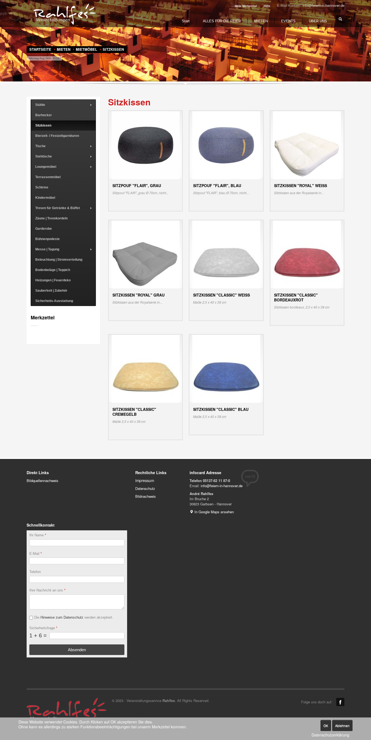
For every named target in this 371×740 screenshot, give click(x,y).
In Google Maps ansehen (213, 511)
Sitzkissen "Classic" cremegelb (134, 412)
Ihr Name (37, 535)
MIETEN (63, 49)
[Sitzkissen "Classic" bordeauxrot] (307, 254)
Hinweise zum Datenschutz (61, 617)
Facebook (340, 702)
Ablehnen (342, 725)
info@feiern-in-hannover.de (323, 5)
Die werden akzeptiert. (73, 617)
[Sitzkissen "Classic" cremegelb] (146, 368)
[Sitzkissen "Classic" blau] (226, 368)
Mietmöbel (86, 49)
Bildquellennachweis (42, 480)
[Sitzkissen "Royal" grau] (146, 254)
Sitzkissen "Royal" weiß (300, 185)
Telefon (35, 572)
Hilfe (267, 6)
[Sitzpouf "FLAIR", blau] (226, 144)
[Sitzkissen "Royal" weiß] (307, 144)
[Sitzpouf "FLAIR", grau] (146, 144)
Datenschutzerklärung (330, 735)
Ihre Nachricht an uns (47, 590)
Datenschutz (145, 488)
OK (325, 725)
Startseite (40, 49)
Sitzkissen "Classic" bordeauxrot (296, 297)
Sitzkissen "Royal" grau (138, 295)
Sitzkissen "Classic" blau (221, 409)
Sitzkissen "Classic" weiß (221, 295)
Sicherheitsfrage (43, 628)
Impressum (144, 480)
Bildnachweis (145, 496)
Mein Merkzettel (246, 6)
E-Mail (35, 553)
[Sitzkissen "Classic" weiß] (226, 254)
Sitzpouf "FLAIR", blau (217, 185)
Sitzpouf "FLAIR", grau (136, 185)
